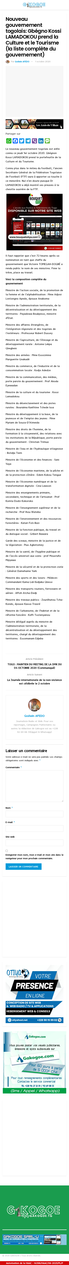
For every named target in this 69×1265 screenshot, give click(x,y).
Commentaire (14, 767)
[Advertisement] (34, 919)
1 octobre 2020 (43, 61)
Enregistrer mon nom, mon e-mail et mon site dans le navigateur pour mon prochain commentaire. (34, 856)
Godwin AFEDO (22, 61)
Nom (9, 807)
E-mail (10, 822)
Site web (10, 836)
